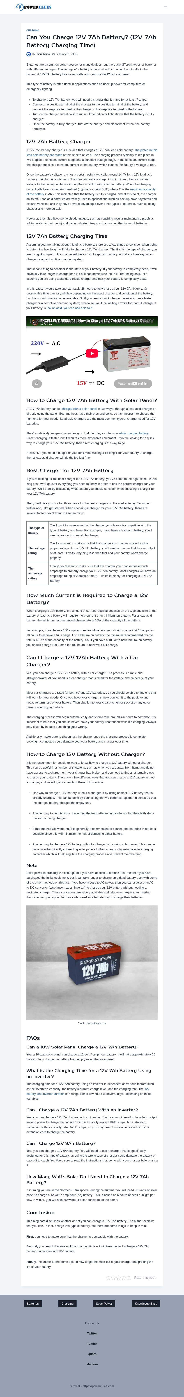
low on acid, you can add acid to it (69, 308)
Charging (32, 30)
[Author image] (28, 54)
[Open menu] (165, 7)
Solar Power (104, 1303)
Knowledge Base (146, 1303)
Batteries (33, 1303)
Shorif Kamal (43, 54)
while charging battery (133, 433)
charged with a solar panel (79, 409)
